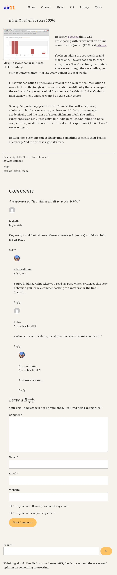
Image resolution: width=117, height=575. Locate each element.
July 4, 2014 (15, 225)
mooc (25, 171)
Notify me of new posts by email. (34, 513)
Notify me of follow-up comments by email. (41, 506)
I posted (73, 37)
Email (13, 473)
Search (8, 545)
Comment (16, 415)
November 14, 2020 (25, 326)
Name (13, 457)
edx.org (101, 45)
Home (31, 7)
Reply (12, 249)
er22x (17, 171)
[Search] (106, 551)
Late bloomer (40, 157)
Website (14, 490)
